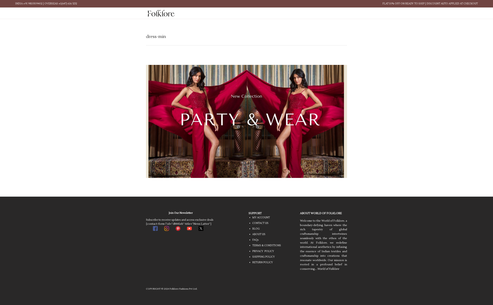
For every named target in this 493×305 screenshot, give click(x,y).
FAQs (255, 239)
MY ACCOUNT (261, 217)
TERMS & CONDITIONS (266, 245)
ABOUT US (258, 234)
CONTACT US (260, 223)
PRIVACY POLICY (263, 251)
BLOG (256, 228)
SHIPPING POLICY (263, 256)
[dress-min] (246, 121)
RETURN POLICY (262, 262)
